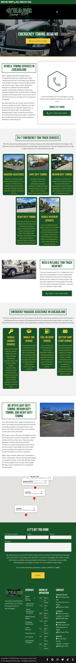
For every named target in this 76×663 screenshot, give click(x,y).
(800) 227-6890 (57, 107)
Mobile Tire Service (29, 339)
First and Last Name (11, 534)
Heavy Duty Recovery (30, 604)
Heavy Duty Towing (26, 217)
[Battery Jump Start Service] (65, 331)
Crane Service (28, 628)
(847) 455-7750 (63, 632)
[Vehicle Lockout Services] (11, 331)
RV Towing (29, 637)
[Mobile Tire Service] (29, 331)
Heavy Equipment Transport (30, 611)
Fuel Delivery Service (47, 339)
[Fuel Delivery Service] (47, 331)
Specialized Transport (29, 641)
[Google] (52, 659)
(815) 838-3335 (63, 618)
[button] (35, 488)
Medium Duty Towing (62, 174)
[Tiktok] (67, 659)
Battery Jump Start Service (65, 339)
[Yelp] (72, 659)
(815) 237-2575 (25, 4)
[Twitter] (62, 659)
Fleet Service (30, 633)
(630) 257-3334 (25, 2)
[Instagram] (57, 659)
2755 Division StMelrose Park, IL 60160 (62, 627)
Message (8, 541)
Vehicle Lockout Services (11, 341)
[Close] (45, 481)
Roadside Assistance (14, 174)
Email (29, 534)
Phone (52, 534)
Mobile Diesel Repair (30, 617)
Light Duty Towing (38, 174)
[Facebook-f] (47, 659)
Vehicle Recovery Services (49, 218)
